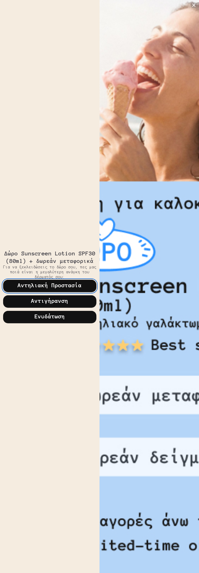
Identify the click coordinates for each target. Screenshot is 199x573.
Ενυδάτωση (49, 316)
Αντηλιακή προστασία (50, 285)
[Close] (194, 5)
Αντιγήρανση (49, 301)
